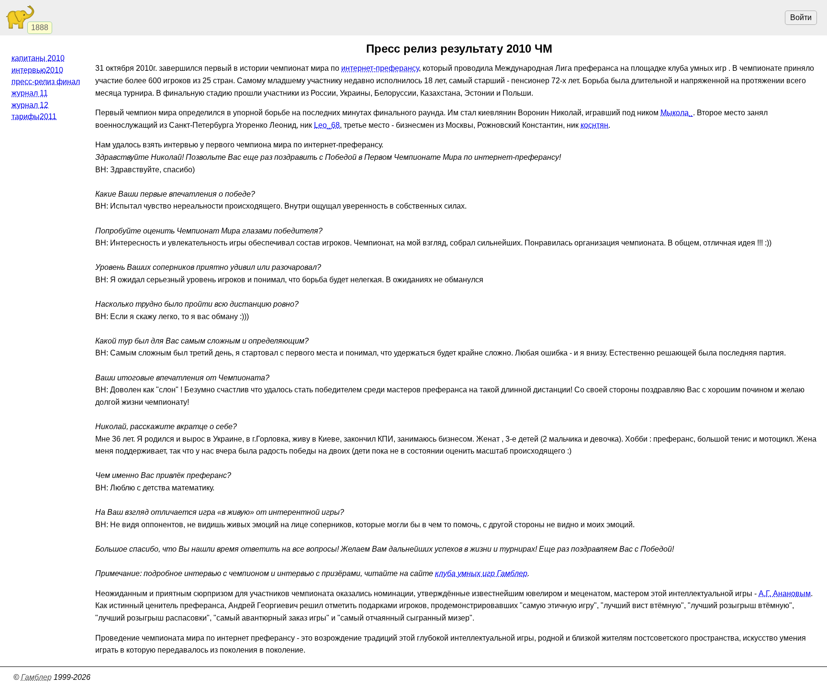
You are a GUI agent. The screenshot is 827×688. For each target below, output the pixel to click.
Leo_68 (327, 125)
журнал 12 (29, 105)
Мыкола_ (676, 113)
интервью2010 (37, 70)
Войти (801, 17)
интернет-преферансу (380, 68)
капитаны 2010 (38, 58)
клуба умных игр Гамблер (481, 573)
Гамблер (36, 677)
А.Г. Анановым (785, 593)
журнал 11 (29, 93)
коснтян (594, 125)
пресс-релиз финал (45, 82)
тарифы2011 (33, 116)
